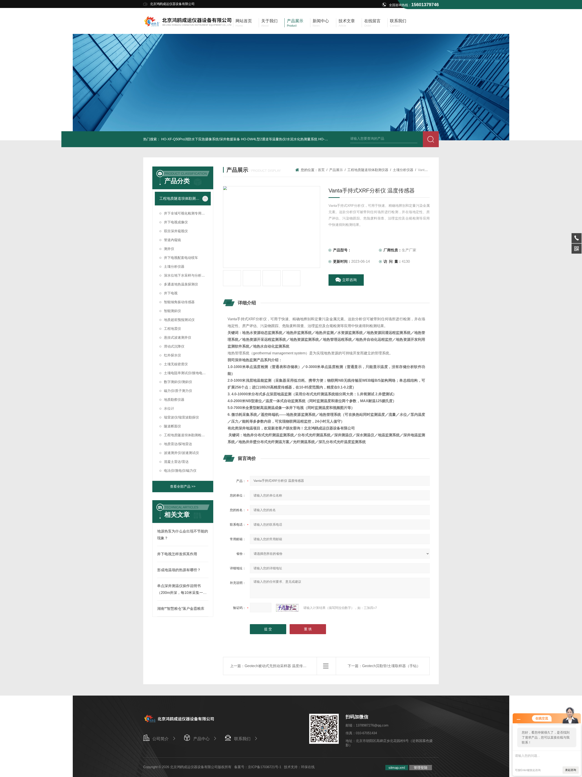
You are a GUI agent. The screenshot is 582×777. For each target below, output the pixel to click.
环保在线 (308, 767)
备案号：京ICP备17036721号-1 (257, 767)
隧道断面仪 (172, 426)
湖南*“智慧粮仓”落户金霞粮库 (180, 608)
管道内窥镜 (172, 240)
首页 (321, 170)
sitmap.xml (397, 767)
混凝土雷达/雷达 (176, 462)
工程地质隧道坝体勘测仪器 (179, 198)
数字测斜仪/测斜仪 (178, 382)
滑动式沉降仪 (174, 346)
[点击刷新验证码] (287, 608)
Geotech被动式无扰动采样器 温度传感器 (277, 666)
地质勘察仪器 (174, 399)
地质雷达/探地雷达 (178, 444)
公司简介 (160, 739)
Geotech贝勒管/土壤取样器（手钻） (391, 666)
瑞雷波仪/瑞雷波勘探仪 (181, 417)
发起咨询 (570, 770)
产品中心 (201, 739)
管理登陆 (420, 767)
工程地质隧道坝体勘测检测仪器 (187, 435)
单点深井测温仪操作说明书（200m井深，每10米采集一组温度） (182, 592)
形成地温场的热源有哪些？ (179, 570)
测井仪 (169, 249)
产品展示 (336, 170)
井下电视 (171, 293)
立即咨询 (349, 280)
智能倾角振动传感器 (179, 302)
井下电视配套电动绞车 (181, 258)
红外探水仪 (172, 355)
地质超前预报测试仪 (179, 320)
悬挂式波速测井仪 (177, 337)
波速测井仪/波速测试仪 (181, 453)
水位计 (169, 408)
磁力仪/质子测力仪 (178, 391)
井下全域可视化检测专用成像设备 (187, 213)
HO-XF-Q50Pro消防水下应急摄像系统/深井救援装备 (200, 139)
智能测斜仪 (172, 311)
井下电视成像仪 (176, 222)
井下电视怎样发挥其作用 (177, 554)
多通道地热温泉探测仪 (181, 284)
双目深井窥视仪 (176, 231)
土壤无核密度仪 (176, 364)
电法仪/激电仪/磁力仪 (180, 470)
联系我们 (242, 739)
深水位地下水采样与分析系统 (186, 275)
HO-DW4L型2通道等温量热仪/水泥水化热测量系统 (279, 139)
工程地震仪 (172, 328)
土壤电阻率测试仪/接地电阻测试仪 (187, 373)
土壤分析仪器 (174, 266)
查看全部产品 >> (183, 486)
